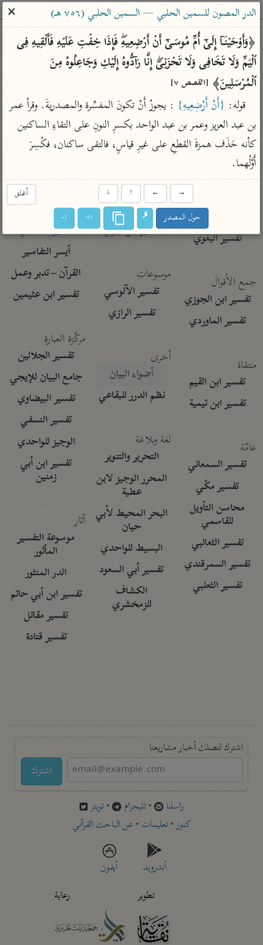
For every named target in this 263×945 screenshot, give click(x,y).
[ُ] (146, 218)
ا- (64, 218)
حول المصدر (183, 218)
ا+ (89, 218)
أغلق (21, 194)
